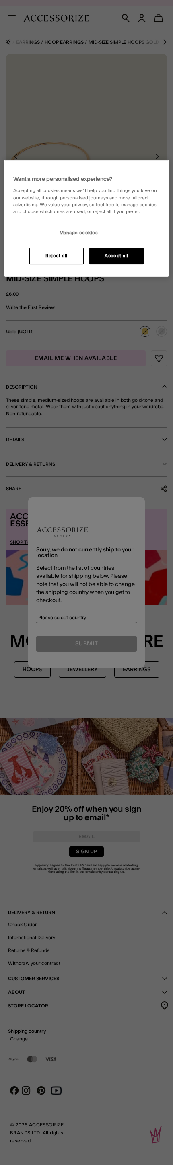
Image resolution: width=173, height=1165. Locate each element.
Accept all (116, 256)
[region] (86, 218)
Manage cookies (79, 233)
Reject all (56, 256)
